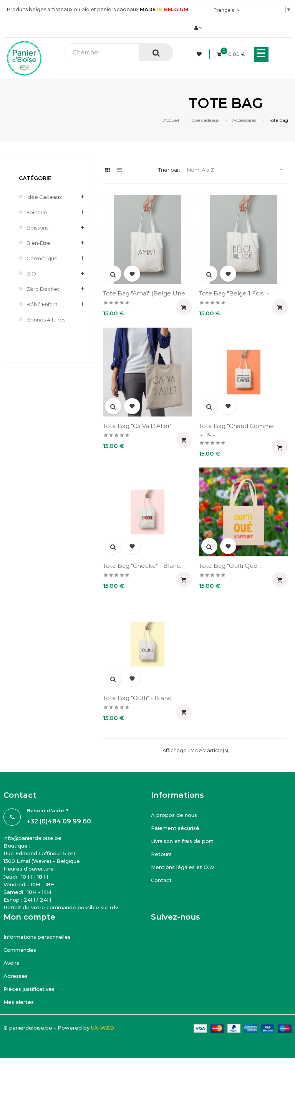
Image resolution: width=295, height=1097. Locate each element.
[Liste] (119, 170)
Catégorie (35, 178)
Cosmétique (42, 258)
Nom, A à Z (236, 169)
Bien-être (38, 243)
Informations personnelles (37, 937)
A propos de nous (174, 815)
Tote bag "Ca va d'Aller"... (139, 426)
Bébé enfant (42, 304)
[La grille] (108, 170)
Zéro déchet (43, 289)
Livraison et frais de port (182, 841)
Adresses (15, 976)
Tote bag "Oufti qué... (230, 565)
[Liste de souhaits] (200, 54)
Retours (161, 854)
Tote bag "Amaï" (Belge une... (146, 293)
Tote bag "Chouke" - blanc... (143, 565)
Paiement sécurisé (175, 828)
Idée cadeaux (44, 197)
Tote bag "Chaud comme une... (236, 429)
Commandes (19, 950)
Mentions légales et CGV (182, 867)
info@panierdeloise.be (32, 838)
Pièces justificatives (29, 989)
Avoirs (11, 963)
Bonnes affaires (46, 319)
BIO (31, 274)
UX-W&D (102, 1028)
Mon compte (29, 917)
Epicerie (37, 212)
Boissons (37, 228)
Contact (161, 880)
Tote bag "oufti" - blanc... (139, 698)
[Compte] (198, 27)
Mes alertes (18, 1002)
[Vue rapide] (113, 274)
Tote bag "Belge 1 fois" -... (236, 293)
